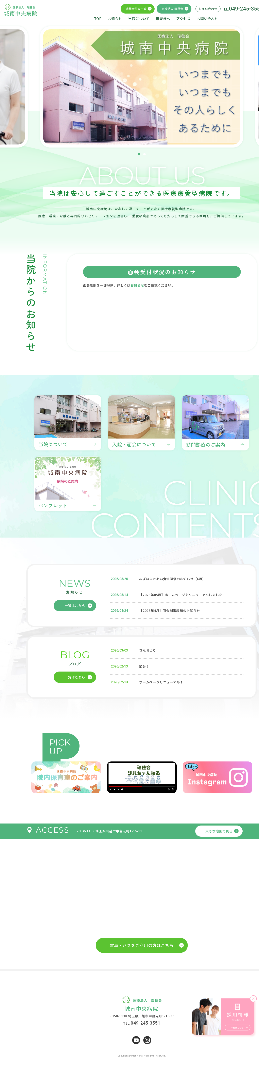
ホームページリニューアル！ (161, 682)
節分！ (144, 666)
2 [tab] (144, 154)
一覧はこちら (75, 605)
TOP (98, 19)
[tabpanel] (141, 87)
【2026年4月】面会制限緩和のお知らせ (169, 610)
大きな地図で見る (218, 831)
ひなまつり (147, 650)
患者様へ (163, 19)
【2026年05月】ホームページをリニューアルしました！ (182, 594)
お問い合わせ (207, 19)
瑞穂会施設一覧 (136, 9)
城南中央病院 (20, 13)
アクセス (183, 19)
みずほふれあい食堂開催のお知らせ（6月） (172, 578)
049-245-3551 (145, 1023)
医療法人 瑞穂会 (172, 9)
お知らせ (115, 19)
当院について (139, 19)
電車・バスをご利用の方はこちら (142, 945)
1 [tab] (139, 154)
